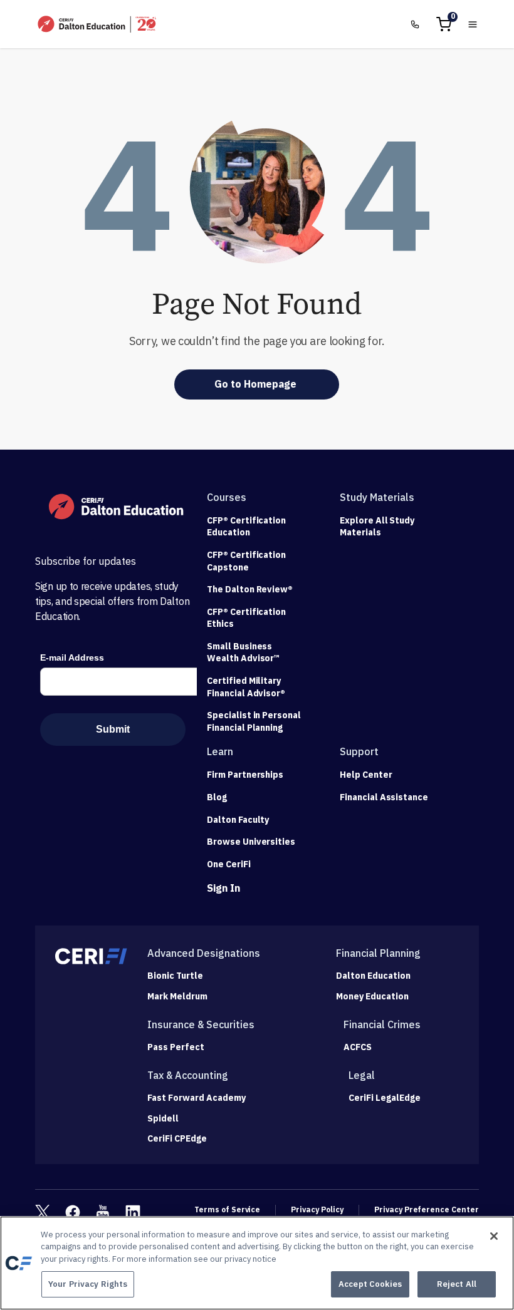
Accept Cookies (370, 1284)
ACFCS (358, 1047)
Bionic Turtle (175, 976)
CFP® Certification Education (246, 527)
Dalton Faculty (238, 819)
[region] (257, 1263)
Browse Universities (251, 841)
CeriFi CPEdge (177, 1138)
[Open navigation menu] (472, 24)
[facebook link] (72, 1212)
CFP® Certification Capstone (246, 561)
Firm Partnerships (245, 774)
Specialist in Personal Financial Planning (254, 721)
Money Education (372, 996)
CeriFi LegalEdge (385, 1098)
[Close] (494, 1236)
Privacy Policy (317, 1209)
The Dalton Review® (250, 589)
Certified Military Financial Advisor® (246, 687)
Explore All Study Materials (377, 527)
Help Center (366, 774)
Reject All (456, 1284)
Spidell (163, 1118)
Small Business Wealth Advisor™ (243, 652)
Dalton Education (373, 976)
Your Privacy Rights (87, 1284)
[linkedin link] (132, 1212)
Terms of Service (227, 1209)
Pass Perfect (175, 1047)
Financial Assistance (384, 797)
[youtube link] (102, 1212)
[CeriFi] (91, 956)
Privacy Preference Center (426, 1209)
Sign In (223, 888)
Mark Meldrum (177, 996)
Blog (217, 797)
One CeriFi (229, 864)
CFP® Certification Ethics (246, 618)
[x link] (42, 1212)
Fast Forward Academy (196, 1098)
